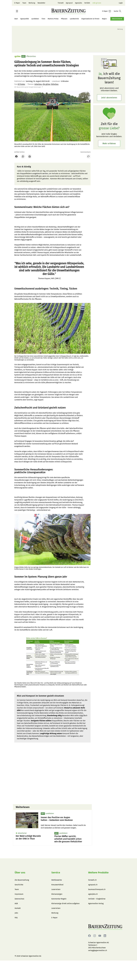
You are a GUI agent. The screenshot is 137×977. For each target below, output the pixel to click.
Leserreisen (55, 889)
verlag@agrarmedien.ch (97, 950)
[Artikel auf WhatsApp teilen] (23, 156)
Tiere (43, 19)
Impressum (19, 894)
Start (16, 19)
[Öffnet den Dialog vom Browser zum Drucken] (30, 156)
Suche (116, 11)
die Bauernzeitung (22, 880)
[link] (65, 818)
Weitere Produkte (98, 872)
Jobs (16, 913)
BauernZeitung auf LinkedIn (105, 936)
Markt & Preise (53, 19)
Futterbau (54, 84)
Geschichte (19, 885)
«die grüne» (96, 3)
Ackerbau (38, 84)
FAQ (16, 918)
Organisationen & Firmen (90, 19)
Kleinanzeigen (56, 894)
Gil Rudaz (21, 84)
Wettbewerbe (56, 880)
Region (104, 19)
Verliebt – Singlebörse (96, 899)
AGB (16, 903)
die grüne (46, 84)
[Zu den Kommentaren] (88, 156)
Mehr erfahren (109, 143)
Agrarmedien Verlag (95, 903)
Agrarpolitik (24, 19)
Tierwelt (60, 3)
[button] (17, 11)
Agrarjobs (78, 3)
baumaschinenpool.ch (96, 889)
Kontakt (18, 908)
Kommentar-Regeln (58, 899)
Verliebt (87, 3)
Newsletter (41, 3)
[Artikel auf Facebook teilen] (16, 156)
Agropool (69, 3)
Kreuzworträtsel (57, 885)
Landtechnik (74, 19)
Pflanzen (64, 19)
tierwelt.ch (92, 880)
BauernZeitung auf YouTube (99, 936)
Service (55, 872)
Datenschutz (19, 899)
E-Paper (17, 3)
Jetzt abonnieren (109, 97)
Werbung (32, 3)
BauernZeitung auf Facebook (89, 936)
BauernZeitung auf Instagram (94, 936)
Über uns (20, 872)
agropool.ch (92, 885)
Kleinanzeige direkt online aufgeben (65, 903)
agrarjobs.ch (93, 894)
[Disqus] (52, 775)
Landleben (35, 19)
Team (24, 3)
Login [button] (121, 3)
